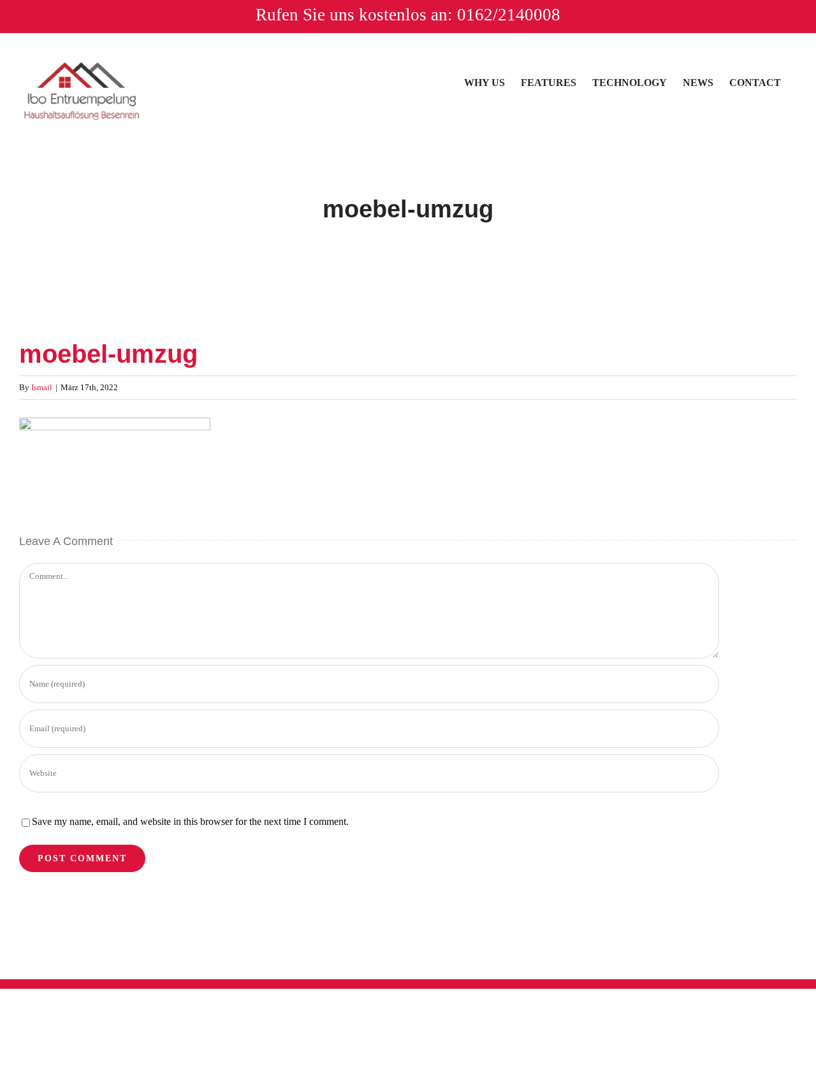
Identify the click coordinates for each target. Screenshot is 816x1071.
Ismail (41, 387)
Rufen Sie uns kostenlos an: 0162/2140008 (408, 14)
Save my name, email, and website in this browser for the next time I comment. (190, 821)
